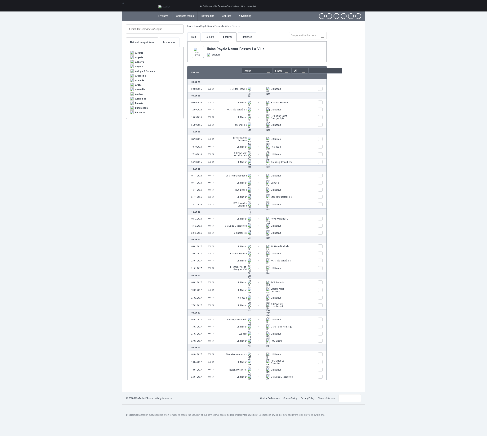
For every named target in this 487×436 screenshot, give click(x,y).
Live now (163, 16)
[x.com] (329, 16)
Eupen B (275, 182)
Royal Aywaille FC (279, 218)
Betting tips (207, 16)
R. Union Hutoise (279, 102)
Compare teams (185, 16)
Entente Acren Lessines (240, 138)
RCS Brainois (240, 124)
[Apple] (344, 16)
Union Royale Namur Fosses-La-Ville (211, 26)
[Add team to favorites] (267, 49)
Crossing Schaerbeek (281, 162)
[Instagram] (336, 16)
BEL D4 (211, 89)
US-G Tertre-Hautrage (236, 175)
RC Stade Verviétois (237, 109)
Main (194, 36)
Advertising (245, 16)
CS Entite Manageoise (236, 225)
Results (210, 36)
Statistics (247, 36)
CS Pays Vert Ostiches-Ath (240, 154)
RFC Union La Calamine (240, 204)
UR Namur (276, 88)
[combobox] (308, 35)
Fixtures (227, 36)
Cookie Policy (290, 398)
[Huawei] (358, 16)
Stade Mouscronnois (281, 196)
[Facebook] (322, 16)
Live (189, 26)
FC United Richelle (238, 88)
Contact (226, 16)
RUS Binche (241, 189)
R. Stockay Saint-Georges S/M (279, 117)
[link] (257, 88)
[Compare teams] (320, 89)
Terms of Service (326, 398)
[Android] (351, 16)
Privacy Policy (307, 398)
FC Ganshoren (240, 232)
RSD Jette (276, 146)
